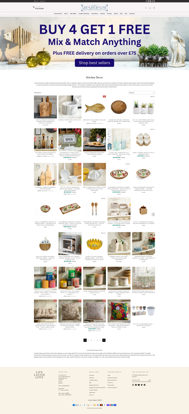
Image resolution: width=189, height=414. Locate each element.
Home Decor (94, 13)
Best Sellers (73, 13)
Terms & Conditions (112, 387)
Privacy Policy (111, 385)
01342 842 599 (65, 385)
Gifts (121, 13)
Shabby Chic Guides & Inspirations (97, 387)
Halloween (91, 377)
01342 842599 (39, 8)
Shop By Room (58, 13)
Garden (116, 13)
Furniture (109, 13)
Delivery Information (112, 377)
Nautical (102, 13)
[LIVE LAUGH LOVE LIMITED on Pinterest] (144, 385)
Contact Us (42, 1)
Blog (90, 382)
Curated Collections (84, 13)
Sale (126, 13)
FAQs (109, 375)
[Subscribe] (150, 380)
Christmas (91, 375)
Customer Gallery (93, 380)
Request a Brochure (93, 385)
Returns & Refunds (112, 380)
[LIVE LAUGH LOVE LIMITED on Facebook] (136, 385)
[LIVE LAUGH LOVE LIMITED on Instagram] (133, 385)
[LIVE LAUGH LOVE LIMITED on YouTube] (139, 385)
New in (66, 13)
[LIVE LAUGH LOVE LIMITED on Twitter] (142, 385)
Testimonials (92, 392)
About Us (36, 1)
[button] (67, 157)
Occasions (132, 13)
